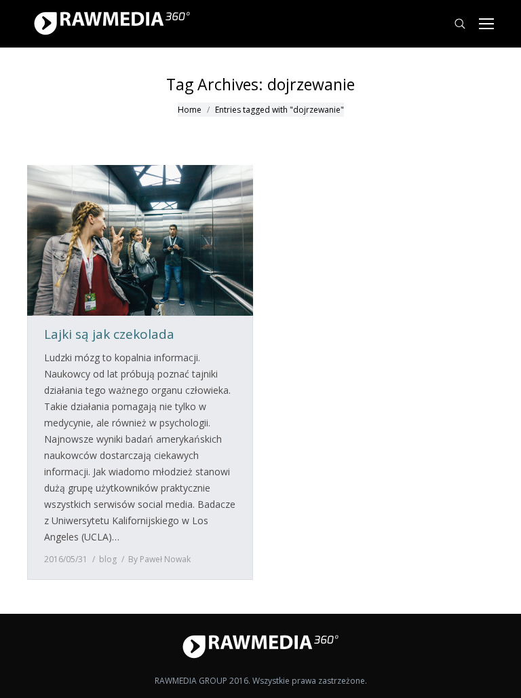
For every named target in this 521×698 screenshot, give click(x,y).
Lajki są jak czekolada (109, 334)
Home (189, 109)
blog (108, 559)
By (159, 559)
